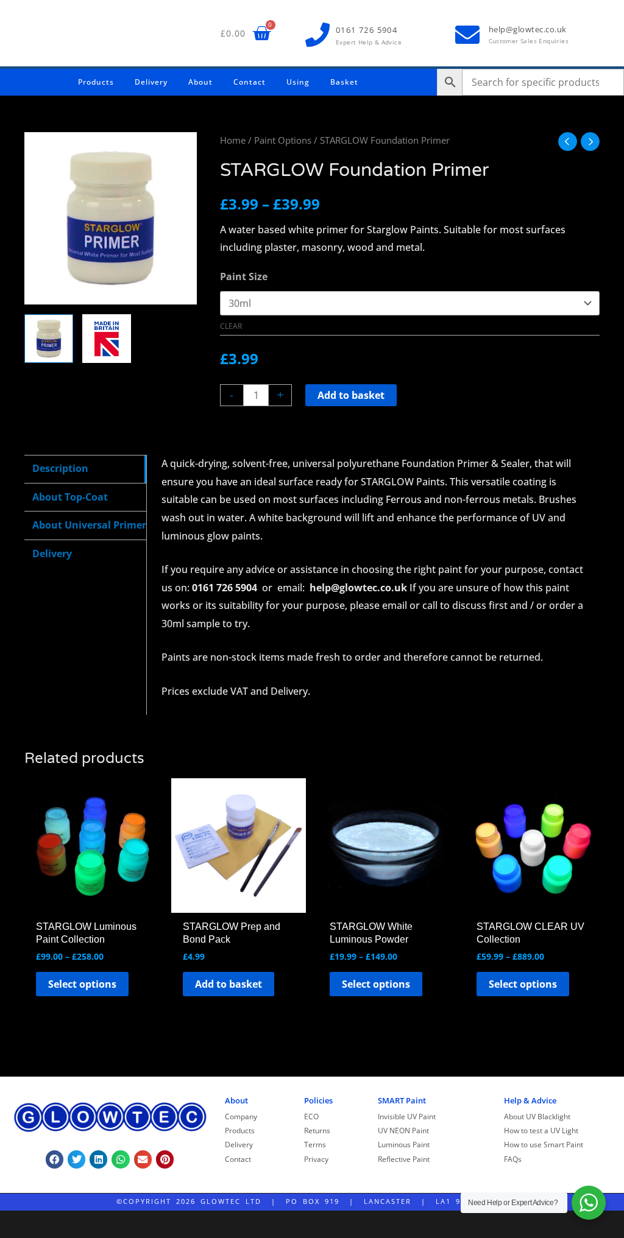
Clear (231, 326)
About (200, 82)
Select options (82, 984)
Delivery (151, 82)
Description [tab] (60, 468)
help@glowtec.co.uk (528, 29)
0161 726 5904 (366, 29)
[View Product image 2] (106, 338)
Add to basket (351, 395)
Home (233, 140)
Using (298, 82)
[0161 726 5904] (317, 35)
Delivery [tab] (52, 553)
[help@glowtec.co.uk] (467, 35)
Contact (249, 82)
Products (96, 82)
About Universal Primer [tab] (89, 525)
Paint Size (244, 276)
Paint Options (282, 140)
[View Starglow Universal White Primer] (48, 338)
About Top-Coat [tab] (70, 497)
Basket (344, 82)
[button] (54, 1159)
